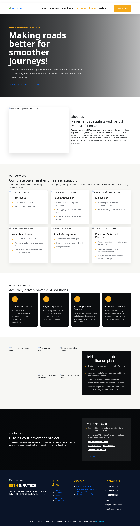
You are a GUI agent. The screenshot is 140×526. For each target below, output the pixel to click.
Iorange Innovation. (103, 521)
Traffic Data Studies (84, 486)
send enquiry (91, 456)
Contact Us (122, 8)
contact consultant (31, 84)
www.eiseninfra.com (97, 449)
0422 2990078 (109, 446)
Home (43, 8)
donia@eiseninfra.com (98, 441)
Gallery (102, 8)
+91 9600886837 (94, 446)
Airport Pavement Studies (86, 494)
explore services (15, 84)
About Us (54, 8)
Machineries (68, 8)
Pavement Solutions (86, 8)
